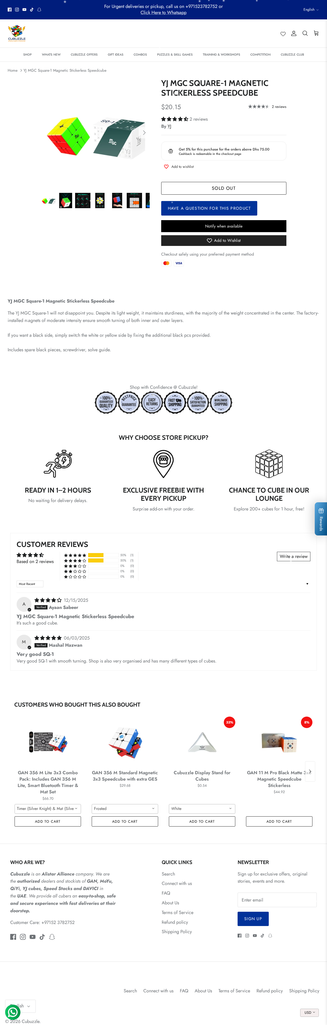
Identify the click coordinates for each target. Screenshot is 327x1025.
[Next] (144, 132)
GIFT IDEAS (115, 54)
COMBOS (140, 54)
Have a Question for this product (209, 208)
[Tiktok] (32, 9)
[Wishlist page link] (283, 33)
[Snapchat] (39, 9)
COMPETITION (260, 54)
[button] (175, 119)
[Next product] (310, 771)
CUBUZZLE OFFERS (84, 54)
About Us (170, 902)
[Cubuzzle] (17, 33)
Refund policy (175, 922)
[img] (48, 600)
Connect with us (177, 883)
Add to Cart (48, 821)
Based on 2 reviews (35, 561)
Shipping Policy (177, 931)
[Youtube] (24, 9)
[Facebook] (9, 9)
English (308, 9)
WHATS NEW (51, 54)
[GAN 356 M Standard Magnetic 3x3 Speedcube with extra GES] (125, 742)
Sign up (253, 919)
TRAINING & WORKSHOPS (221, 54)
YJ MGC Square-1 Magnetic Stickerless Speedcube (65, 70)
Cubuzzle (30, 1021)
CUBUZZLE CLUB (292, 54)
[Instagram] (17, 9)
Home (13, 70)
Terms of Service (177, 912)
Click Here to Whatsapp (163, 12)
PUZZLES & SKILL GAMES (175, 54)
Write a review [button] (294, 556)
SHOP (27, 54)
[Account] (293, 33)
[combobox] (48, 809)
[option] (95, 132)
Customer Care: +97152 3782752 (42, 922)
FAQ (166, 893)
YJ (169, 126)
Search (168, 874)
